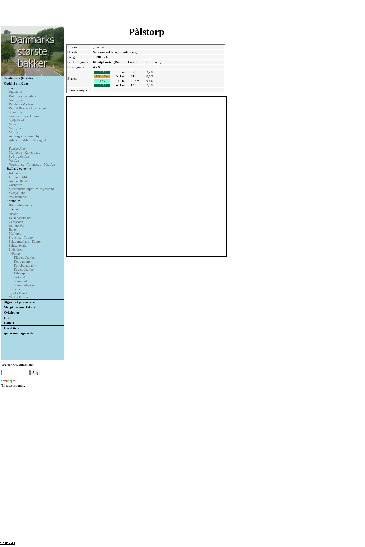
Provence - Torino (21, 237)
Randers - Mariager (22, 104)
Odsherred (16, 185)
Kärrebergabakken (26, 265)
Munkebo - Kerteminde (24, 152)
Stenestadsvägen (25, 285)
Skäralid (19, 277)
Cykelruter (11, 312)
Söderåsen (16, 249)
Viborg (13, 132)
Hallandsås (16, 226)
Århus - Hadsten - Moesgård (27, 140)
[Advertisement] (182, 13)
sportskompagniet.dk (18, 333)
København (17, 173)
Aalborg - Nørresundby (24, 136)
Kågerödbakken (24, 269)
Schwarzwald (18, 245)
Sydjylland (16, 120)
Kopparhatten (23, 261)
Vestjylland (16, 128)
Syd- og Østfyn (19, 156)
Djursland (15, 92)
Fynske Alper (18, 148)
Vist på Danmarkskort (19, 307)
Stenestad (20, 281)
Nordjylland (17, 100)
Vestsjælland (17, 197)
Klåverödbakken (25, 257)
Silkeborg (15, 112)
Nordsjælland (18, 181)
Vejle (12, 124)
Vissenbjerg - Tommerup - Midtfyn (32, 164)
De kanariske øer (20, 218)
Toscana (14, 289)
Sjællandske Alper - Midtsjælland (31, 189)
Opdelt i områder (16, 83)
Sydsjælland (17, 193)
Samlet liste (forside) (18, 78)
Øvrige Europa (19, 297)
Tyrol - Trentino (19, 293)
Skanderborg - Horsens (24, 116)
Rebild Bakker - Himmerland (28, 108)
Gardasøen (16, 222)
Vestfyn (14, 160)
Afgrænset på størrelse (19, 302)
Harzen (13, 229)
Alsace (13, 214)
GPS (7, 317)
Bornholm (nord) (20, 205)
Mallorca (15, 233)
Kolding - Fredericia (22, 96)
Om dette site (13, 328)
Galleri (9, 323)
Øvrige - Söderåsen (122, 52)
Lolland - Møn (19, 177)
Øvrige (16, 253)
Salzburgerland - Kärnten (25, 241)
